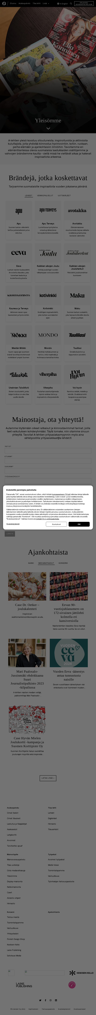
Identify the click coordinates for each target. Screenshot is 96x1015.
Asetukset (56, 524)
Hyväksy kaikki (79, 524)
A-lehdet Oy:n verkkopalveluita (47, 519)
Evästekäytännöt (13, 524)
